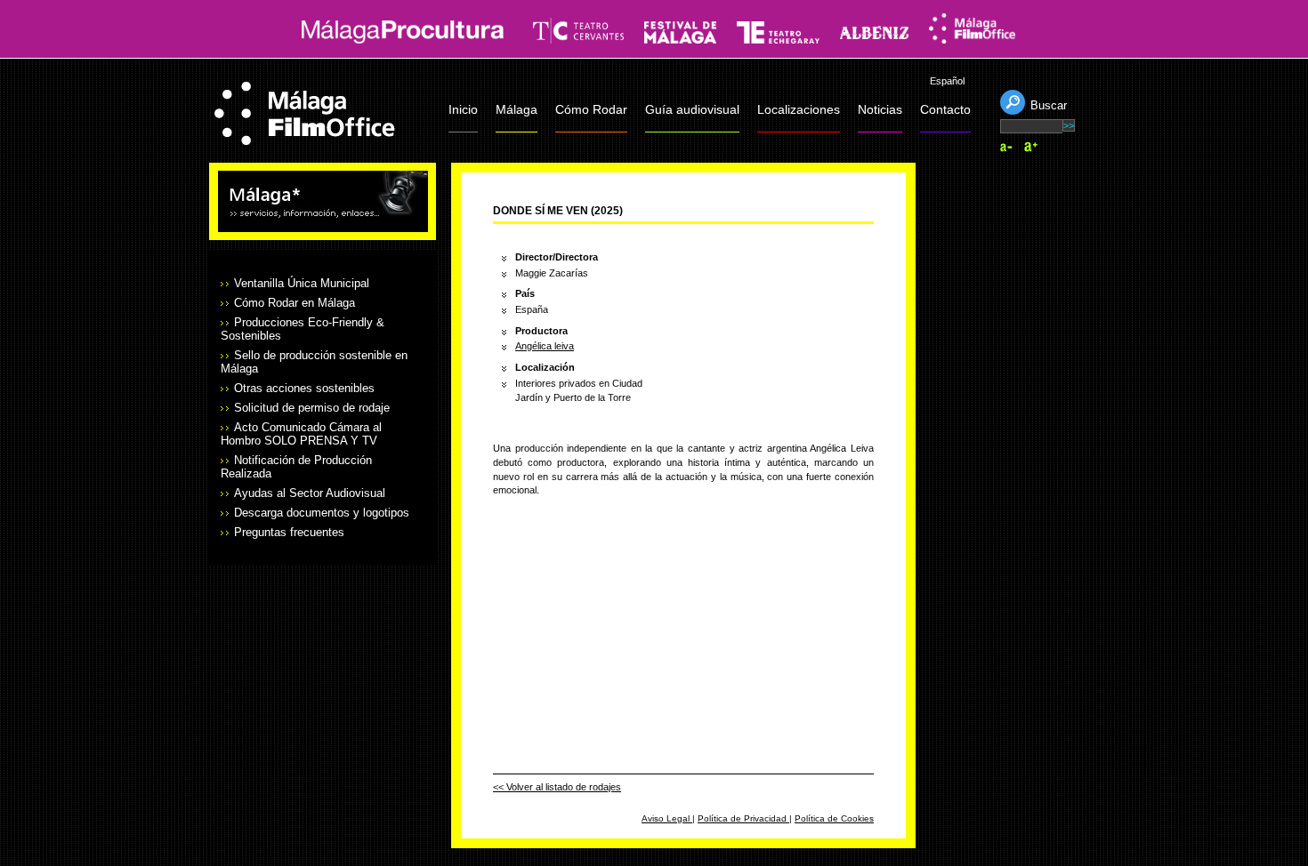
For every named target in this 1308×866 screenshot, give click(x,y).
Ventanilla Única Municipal (301, 283)
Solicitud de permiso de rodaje (312, 407)
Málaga (516, 109)
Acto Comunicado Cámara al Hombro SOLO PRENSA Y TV (301, 434)
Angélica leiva (544, 346)
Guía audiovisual (692, 109)
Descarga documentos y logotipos (321, 512)
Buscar (1048, 105)
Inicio (463, 109)
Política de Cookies (834, 818)
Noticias (880, 109)
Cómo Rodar (591, 109)
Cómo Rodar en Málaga (294, 302)
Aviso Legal (667, 818)
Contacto (945, 109)
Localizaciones (798, 109)
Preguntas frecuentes (289, 532)
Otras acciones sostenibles (304, 388)
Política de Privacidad (743, 818)
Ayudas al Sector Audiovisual (309, 493)
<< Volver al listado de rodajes (557, 787)
